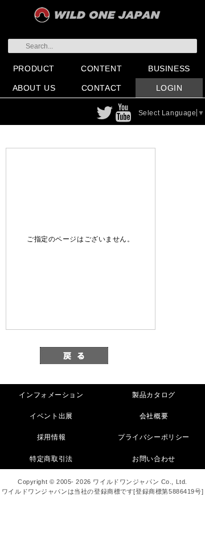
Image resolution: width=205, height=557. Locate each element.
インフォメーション (51, 394)
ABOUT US (34, 87)
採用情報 (51, 437)
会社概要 (154, 415)
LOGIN (169, 87)
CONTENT (101, 68)
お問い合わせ (153, 458)
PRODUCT (34, 68)
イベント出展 (51, 415)
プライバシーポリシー (154, 437)
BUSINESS (169, 68)
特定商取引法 (51, 458)
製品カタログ (153, 394)
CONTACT (101, 87)
